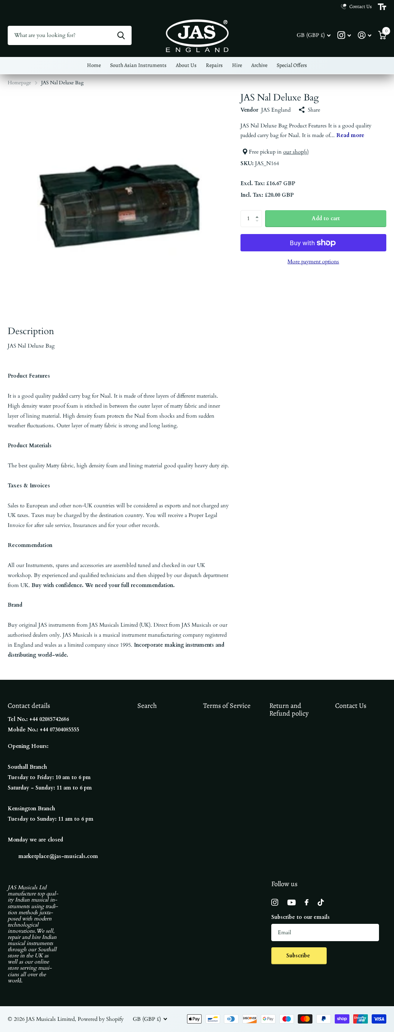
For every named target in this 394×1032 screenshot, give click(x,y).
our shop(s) (296, 152)
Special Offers (292, 65)
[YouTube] (291, 902)
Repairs (214, 65)
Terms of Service (226, 705)
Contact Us (350, 705)
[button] (259, 212)
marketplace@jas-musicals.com (58, 856)
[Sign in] (364, 35)
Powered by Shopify (101, 1019)
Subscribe (299, 955)
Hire (237, 65)
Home (94, 65)
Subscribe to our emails (300, 917)
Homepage (19, 82)
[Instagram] (274, 902)
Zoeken (121, 35)
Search (147, 705)
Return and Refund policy (289, 709)
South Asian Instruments (138, 65)
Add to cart (326, 218)
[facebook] (307, 902)
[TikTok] (321, 902)
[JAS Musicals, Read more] (344, 35)
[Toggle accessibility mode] (382, 7)
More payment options (313, 261)
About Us (186, 65)
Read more (350, 135)
